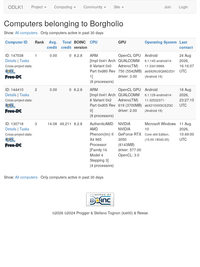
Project (37, 6)
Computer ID (16, 42)
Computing (63, 6)
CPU (93, 42)
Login (183, 6)
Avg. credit (52, 44)
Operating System (161, 42)
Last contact (186, 44)
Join (167, 6)
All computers (26, 32)
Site (117, 6)
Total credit (66, 44)
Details (10, 60)
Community (93, 6)
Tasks (24, 60)
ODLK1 (15, 6)
